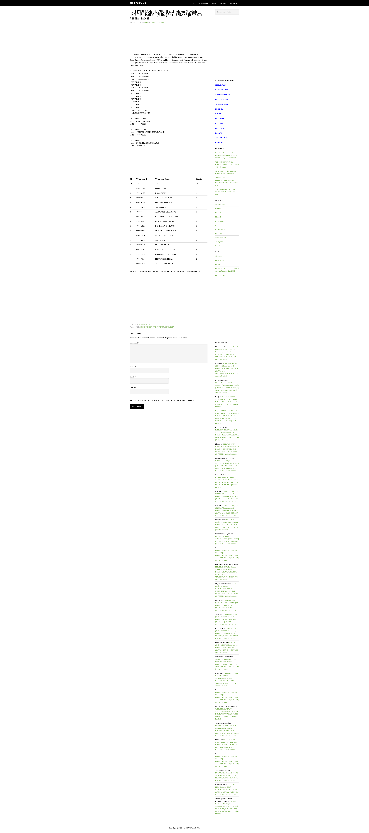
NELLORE (219, 123)
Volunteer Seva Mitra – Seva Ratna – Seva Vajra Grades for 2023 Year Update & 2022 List (226, 155)
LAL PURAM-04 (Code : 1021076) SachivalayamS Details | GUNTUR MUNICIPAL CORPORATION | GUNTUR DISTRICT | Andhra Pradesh (226, 745)
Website (133, 387)
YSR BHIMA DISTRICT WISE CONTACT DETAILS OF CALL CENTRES (226, 191)
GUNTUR (219, 114)
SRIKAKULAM (220, 85)
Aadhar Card (220, 204)
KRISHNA (219, 109)
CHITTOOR (219, 128)
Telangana (219, 242)
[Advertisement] (168, 39)
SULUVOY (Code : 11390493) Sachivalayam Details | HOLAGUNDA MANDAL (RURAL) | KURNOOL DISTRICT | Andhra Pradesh (227, 402)
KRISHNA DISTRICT (147, 327)
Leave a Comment (157, 22)
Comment (134, 343)
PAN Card (218, 233)
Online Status (220, 229)
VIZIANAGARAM (222, 90)
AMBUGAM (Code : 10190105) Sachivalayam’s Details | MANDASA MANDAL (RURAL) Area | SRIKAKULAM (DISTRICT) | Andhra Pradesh (227, 664)
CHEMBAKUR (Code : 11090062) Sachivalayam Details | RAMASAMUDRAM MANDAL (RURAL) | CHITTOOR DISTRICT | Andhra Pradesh (226, 633)
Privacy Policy (220, 275)
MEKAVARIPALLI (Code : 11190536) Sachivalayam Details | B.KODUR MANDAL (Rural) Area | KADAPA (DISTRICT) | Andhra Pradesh (226, 619)
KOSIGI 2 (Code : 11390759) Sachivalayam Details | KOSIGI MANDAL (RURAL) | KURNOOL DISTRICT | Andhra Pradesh (227, 647)
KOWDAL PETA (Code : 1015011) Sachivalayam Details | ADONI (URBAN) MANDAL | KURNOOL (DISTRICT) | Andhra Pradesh (226, 789)
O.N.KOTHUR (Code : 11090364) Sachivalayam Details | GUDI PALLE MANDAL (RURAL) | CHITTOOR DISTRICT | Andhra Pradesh (227, 525)
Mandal (218, 217)
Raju (216, 411)
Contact (218, 209)
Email (133, 377)
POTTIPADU (159, 327)
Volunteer (218, 246)
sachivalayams (144, 324)
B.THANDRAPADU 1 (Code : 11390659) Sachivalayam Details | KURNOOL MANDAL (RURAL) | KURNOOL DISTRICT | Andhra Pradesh (227, 482)
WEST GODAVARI (222, 104)
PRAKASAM (220, 119)
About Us (218, 256)
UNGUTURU (170, 327)
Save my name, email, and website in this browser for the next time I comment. (162, 400)
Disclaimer (219, 264)
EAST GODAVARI (222, 99)
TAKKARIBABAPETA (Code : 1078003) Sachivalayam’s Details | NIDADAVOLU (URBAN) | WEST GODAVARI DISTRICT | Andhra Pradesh (227, 714)
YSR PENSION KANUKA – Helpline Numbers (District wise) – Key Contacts (227, 164)
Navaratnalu (219, 221)
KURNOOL (219, 143)
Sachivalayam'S (138, 3)
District (218, 213)
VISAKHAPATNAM (222, 95)
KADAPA (218, 133)
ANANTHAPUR (221, 138)
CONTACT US (220, 260)
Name (133, 366)
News (217, 225)
